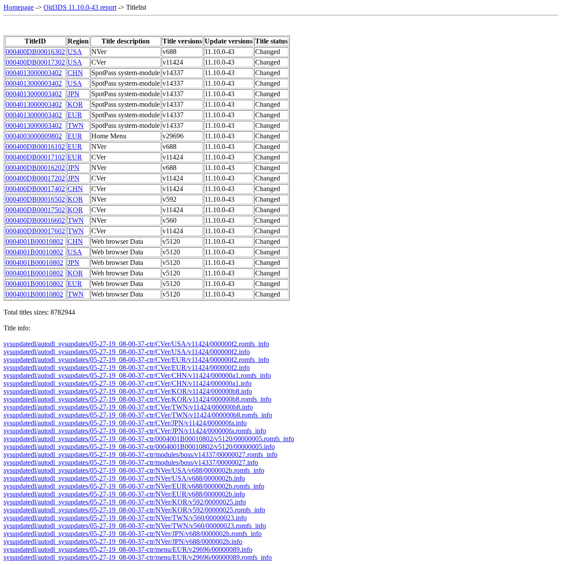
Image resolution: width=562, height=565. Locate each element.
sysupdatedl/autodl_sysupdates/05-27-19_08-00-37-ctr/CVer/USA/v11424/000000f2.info (127, 351)
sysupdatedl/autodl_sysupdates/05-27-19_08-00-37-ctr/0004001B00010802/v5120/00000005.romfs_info (149, 438)
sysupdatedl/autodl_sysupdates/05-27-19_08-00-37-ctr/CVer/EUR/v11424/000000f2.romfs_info (136, 359)
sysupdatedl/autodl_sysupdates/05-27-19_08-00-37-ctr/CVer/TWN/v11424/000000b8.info (128, 407)
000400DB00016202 (35, 167)
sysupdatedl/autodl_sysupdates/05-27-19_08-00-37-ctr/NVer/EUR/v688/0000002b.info (124, 494)
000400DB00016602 (35, 220)
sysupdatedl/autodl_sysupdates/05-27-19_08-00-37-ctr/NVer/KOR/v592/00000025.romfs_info (134, 510)
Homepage (19, 7)
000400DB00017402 (35, 188)
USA (75, 51)
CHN (75, 72)
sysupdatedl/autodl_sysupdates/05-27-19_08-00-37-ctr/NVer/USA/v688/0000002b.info (124, 478)
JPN (73, 94)
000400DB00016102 (35, 146)
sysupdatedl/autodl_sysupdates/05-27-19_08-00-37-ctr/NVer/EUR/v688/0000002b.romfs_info (134, 486)
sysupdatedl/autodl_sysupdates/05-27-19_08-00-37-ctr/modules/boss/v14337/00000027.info (131, 462)
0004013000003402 (34, 72)
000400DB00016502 (35, 199)
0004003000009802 (34, 136)
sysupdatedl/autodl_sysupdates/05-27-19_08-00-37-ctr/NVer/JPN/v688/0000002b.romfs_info (133, 533)
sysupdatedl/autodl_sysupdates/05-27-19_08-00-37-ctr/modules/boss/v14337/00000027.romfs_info (140, 454)
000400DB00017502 (35, 210)
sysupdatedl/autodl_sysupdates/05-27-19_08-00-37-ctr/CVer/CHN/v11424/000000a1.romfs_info (137, 375)
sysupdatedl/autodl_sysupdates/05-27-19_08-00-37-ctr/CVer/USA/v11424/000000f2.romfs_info (136, 344)
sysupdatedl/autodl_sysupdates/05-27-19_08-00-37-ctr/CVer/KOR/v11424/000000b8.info (128, 391)
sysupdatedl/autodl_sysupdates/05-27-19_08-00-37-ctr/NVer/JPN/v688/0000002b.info (123, 541)
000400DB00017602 (35, 231)
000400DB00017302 (35, 62)
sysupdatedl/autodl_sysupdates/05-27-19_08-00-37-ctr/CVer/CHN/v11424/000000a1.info (128, 383)
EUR (75, 115)
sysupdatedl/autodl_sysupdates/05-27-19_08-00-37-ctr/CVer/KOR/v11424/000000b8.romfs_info (137, 399)
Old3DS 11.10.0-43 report (79, 7)
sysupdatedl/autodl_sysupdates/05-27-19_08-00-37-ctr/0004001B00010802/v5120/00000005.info (139, 446)
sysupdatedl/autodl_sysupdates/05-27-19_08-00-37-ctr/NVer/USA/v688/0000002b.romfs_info (134, 470)
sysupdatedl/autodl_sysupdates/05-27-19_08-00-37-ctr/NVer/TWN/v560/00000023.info (125, 518)
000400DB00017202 (35, 178)
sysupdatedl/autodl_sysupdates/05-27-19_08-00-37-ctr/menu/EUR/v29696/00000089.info (128, 549)
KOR (75, 104)
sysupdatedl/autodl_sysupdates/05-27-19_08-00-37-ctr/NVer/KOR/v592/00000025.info (125, 502)
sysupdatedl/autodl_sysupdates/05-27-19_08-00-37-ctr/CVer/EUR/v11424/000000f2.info (127, 367)
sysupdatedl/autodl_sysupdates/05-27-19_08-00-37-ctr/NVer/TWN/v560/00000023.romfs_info (135, 525)
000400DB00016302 (35, 51)
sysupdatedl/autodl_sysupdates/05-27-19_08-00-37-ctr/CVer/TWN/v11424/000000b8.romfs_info (138, 415)
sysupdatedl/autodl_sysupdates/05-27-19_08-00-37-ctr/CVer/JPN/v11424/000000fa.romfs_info (135, 431)
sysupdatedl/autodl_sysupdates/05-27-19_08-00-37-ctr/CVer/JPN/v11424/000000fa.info (125, 423)
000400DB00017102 (35, 157)
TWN (76, 125)
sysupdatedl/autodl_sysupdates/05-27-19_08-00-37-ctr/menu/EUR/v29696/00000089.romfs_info (138, 557)
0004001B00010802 (34, 241)
